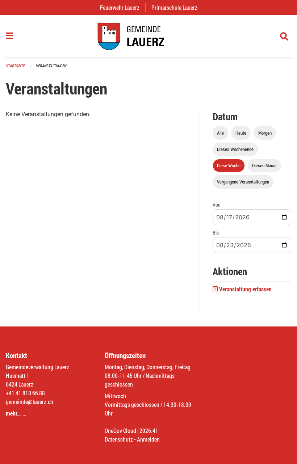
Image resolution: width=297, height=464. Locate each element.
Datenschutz (119, 439)
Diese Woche (228, 165)
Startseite (15, 65)
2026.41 (148, 430)
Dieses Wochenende (235, 149)
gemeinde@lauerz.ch (29, 401)
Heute (240, 133)
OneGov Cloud (120, 430)
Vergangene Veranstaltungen (243, 182)
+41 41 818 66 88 (25, 393)
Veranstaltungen (51, 65)
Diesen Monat (264, 165)
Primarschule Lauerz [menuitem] (177, 7)
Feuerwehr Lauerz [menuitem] (122, 7)
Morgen (265, 133)
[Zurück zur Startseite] (148, 36)
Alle (220, 133)
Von (217, 204)
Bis (216, 232)
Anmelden (148, 439)
